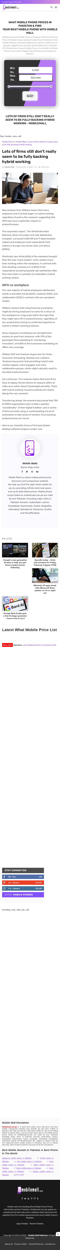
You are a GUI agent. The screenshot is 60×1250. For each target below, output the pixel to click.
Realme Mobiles (37, 1223)
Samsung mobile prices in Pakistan (17, 1158)
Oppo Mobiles (22, 1223)
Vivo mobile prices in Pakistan (29, 1161)
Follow (38, 883)
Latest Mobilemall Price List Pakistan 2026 (39, 645)
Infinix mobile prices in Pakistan (28, 1168)
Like (40, 877)
